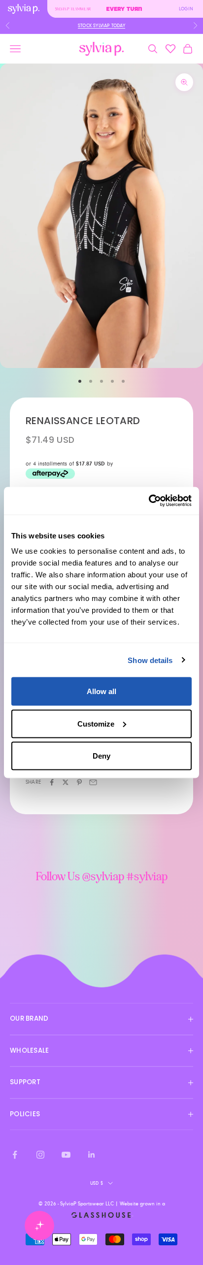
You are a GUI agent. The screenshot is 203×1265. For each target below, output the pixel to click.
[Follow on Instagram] (40, 1155)
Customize (95, 723)
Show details (150, 660)
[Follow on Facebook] (15, 1155)
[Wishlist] (170, 49)
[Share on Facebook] (52, 782)
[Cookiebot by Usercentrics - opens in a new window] (148, 501)
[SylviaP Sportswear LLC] (101, 49)
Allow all (101, 691)
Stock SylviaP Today (101, 26)
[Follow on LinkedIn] (92, 1155)
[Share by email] (93, 782)
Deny (101, 756)
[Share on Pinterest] (79, 782)
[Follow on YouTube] (66, 1155)
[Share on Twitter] (65, 782)
